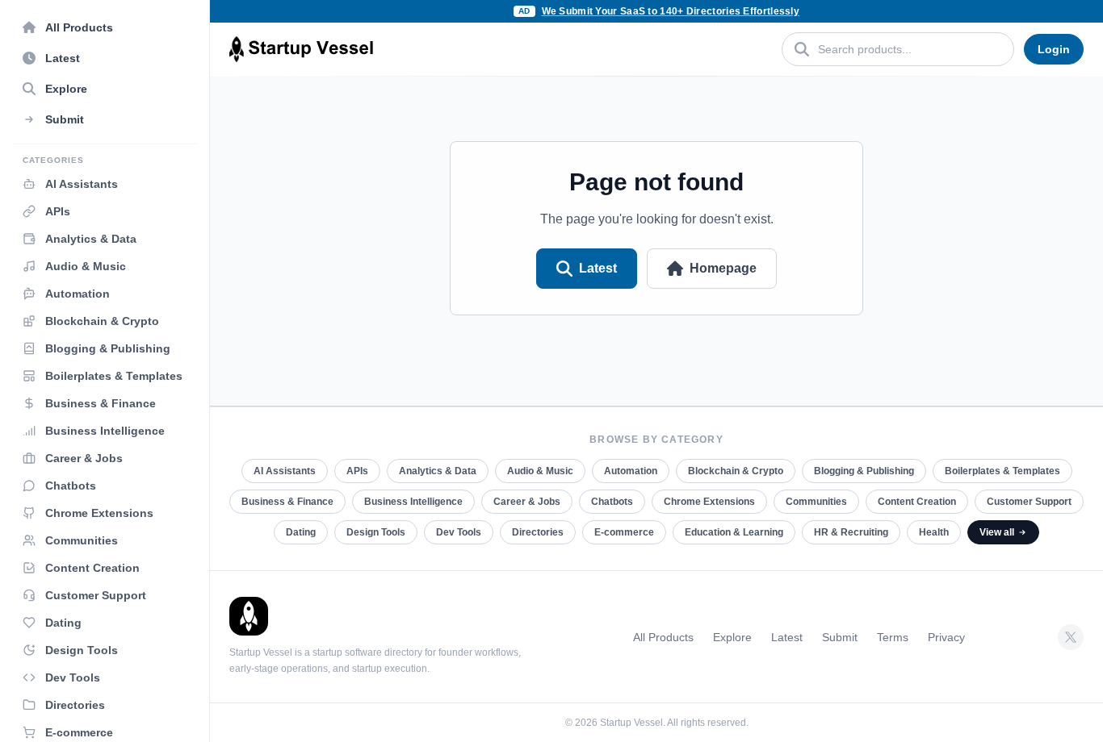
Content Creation (917, 501)
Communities (816, 501)
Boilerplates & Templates (1002, 471)
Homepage (723, 268)
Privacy (946, 637)
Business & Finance (287, 501)
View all (996, 532)
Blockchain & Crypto (735, 471)
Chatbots (612, 501)
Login (1054, 49)
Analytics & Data (437, 471)
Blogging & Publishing (864, 471)
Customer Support (1029, 501)
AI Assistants (285, 471)
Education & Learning (734, 532)
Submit (840, 637)
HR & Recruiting (851, 532)
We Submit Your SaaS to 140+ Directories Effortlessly (671, 11)
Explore (732, 637)
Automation (630, 471)
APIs (357, 471)
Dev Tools (458, 532)
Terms (892, 637)
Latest (598, 268)
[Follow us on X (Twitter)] (1071, 637)
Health (934, 532)
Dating (301, 532)
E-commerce (624, 532)
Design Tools (375, 532)
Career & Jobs (526, 501)
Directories (538, 532)
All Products (663, 637)
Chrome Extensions (709, 501)
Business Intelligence (413, 501)
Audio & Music (540, 471)
